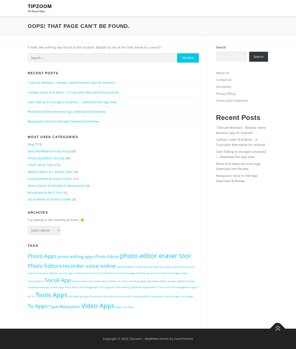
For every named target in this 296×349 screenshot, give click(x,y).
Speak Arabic (159, 281)
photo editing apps (76, 256)
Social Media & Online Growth (49, 199)
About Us (222, 73)
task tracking (123, 287)
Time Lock (163, 287)
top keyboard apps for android (85, 296)
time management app (183, 287)
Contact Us (224, 80)
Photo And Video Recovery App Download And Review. (67, 112)
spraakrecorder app (38, 287)
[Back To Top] (277, 328)
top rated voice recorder (117, 296)
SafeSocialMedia (126, 266)
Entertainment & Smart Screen (50, 179)
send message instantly (132, 273)
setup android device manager (163, 273)
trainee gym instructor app (165, 296)
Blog (31, 144)
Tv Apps (38, 306)
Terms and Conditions (232, 101)
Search (221, 47)
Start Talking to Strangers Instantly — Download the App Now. (72, 102)
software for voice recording (123, 281)
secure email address (46, 273)
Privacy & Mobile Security (46, 158)
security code (80, 273)
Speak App (145, 281)
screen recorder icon (175, 266)
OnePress (152, 339)
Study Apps (71, 287)
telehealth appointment (144, 287)
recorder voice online (89, 265)
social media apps (96, 281)
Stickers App (57, 287)
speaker (172, 281)
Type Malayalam (65, 306)
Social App (58, 280)
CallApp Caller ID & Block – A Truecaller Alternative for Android (73, 92)
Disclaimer (223, 87)
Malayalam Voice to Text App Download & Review (63, 121)
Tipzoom (40, 6)
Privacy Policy (225, 94)
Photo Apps (42, 256)
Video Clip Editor (124, 307)
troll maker (187, 296)
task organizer (107, 287)
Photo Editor (107, 256)
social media (79, 281)
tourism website (141, 296)
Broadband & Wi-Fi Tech (45, 193)
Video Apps (97, 305)
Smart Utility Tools (41, 165)
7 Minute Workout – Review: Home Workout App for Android (71, 83)
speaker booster (186, 281)
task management (88, 287)
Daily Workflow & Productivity (49, 151)
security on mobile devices (104, 273)
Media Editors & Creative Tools (50, 172)
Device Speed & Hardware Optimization (56, 186)
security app (65, 273)
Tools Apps (51, 295)
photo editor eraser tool (155, 255)
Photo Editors (45, 265)
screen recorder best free (149, 266)
